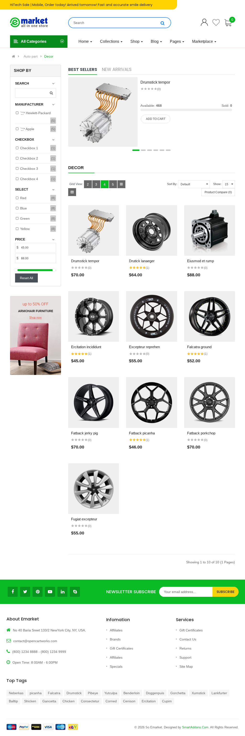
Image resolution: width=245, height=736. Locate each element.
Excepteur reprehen (144, 347)
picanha (36, 693)
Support (185, 657)
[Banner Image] (35, 335)
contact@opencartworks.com (35, 641)
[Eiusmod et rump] (209, 230)
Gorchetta (177, 693)
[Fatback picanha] (151, 402)
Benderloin (131, 693)
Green (25, 218)
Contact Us (187, 639)
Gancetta (49, 701)
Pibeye (93, 693)
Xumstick (198, 693)
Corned (111, 701)
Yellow (25, 229)
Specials (116, 666)
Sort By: (172, 184)
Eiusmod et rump (200, 261)
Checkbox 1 (29, 148)
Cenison (129, 701)
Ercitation (149, 701)
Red (23, 198)
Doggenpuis (155, 693)
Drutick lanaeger (142, 261)
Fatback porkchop (201, 433)
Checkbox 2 (29, 158)
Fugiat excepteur (84, 519)
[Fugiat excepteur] (93, 488)
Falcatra (54, 693)
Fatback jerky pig (84, 433)
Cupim (167, 701)
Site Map (186, 666)
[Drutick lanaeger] (151, 230)
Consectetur (90, 701)
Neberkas (16, 693)
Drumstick (74, 693)
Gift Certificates (121, 648)
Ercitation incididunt (86, 347)
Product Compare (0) (218, 192)
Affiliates (116, 630)
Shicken (30, 701)
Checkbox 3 (29, 169)
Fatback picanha (142, 433)
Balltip (13, 701)
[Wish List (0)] (216, 22)
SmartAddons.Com (195, 727)
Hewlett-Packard (38, 113)
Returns (185, 648)
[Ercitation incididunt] (93, 316)
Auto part (31, 56)
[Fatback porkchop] (209, 402)
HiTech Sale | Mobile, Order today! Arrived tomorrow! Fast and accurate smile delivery (81, 4)
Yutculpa (110, 693)
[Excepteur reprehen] (151, 316)
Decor (48, 56)
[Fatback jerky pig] (93, 402)
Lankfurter (219, 693)
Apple (29, 129)
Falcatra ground (199, 347)
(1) (147, 268)
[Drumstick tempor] (103, 111)
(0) (159, 89)
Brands (115, 639)
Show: (217, 184)
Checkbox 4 (29, 179)
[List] (121, 184)
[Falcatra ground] (209, 316)
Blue (23, 208)
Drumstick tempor (155, 82)
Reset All (26, 278)
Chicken (68, 701)
